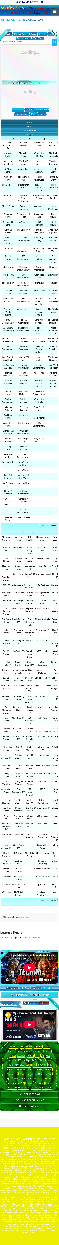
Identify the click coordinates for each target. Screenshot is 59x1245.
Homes (26, 1051)
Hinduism (53, 267)
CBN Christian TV (29, 721)
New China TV (42, 630)
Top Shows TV (42, 884)
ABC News (6, 892)
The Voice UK (23, 222)
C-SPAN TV (6, 600)
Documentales (23, 38)
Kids (48, 1055)
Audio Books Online (2, 1067)
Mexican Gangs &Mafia (39, 349)
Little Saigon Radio (42, 1069)
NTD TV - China (42, 696)
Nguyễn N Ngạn (15, 1078)
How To (28, 109)
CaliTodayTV (14, 1060)
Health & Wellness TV (6, 826)
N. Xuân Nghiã (45, 1078)
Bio (42, 1055)
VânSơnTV (12, 1073)
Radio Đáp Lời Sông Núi (19, 1069)
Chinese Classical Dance (8, 501)
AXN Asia (42, 718)
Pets (33, 114)
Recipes (21, 1055)
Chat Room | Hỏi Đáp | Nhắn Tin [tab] (31, 994)
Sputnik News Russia (29, 654)
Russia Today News (29, 550)
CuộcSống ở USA (15, 1083)
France (48, 1083)
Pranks (42, 114)
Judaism (53, 282)
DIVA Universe (23, 517)
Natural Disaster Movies (39, 383)
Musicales (54, 33)
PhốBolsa (42, 1064)
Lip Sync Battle (23, 169)
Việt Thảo (24, 1073)
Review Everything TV (8, 145)
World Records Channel (6, 611)
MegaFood (23, 415)
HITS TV (42, 789)
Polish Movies (8, 267)
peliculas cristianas (20, 917)
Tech (39, 1051)
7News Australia (42, 619)
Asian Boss (42, 823)
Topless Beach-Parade (53, 383)
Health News (18, 592)
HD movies (39, 282)
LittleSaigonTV (28, 1064)
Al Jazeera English (42, 566)
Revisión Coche (21, 34)
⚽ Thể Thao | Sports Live (36, 1003)
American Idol (8, 462)
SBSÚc (48, 1060)
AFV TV (6, 585)
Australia (39, 1083)
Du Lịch (47, 988)
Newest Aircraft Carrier (38, 187)
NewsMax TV (18, 718)
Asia (22, 1046)
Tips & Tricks (41, 109)
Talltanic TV (18, 834)
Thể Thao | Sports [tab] (32, 1105)
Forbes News (18, 685)
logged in (17, 937)
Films (18, 1051)
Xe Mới (36, 988)
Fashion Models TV (29, 739)
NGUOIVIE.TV (48, 1152)
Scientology (53, 275)
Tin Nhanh (12, 988)
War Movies (38, 372)
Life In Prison (8, 282)
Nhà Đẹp (25, 988)
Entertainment (18, 585)
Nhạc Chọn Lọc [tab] (32, 1093)
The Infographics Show (53, 259)
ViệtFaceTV (12, 1064)
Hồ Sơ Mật (23, 1087)
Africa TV (13, 1046)
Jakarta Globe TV (42, 707)
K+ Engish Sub (42, 755)
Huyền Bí (12, 1087)
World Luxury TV (29, 688)
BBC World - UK (29, 540)
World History (23, 309)
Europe (46, 1046)
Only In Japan (39, 290)
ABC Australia (42, 585)
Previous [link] (45, 525)
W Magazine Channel (6, 710)
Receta (42, 34)
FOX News (6, 884)
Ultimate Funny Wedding (39, 301)
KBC (50, 1064)
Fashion (47, 1051)
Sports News (18, 574)
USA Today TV (18, 651)
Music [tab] (30, 122)
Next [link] (53, 525)
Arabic (28, 1046)
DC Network (18, 853)
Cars (33, 1051)
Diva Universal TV (42, 808)
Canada (29, 1083)
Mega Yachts (23, 470)
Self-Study (18, 109)
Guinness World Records (8, 312)
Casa (33, 34)
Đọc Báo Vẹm (45, 1073)
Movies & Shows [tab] (29, 130)
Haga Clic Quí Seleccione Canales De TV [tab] (31, 82)
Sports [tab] (29, 126)
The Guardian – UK (29, 622)
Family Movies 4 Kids (8, 240)
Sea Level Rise (23, 483)
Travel (12, 1055)
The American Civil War (38, 330)
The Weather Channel (6, 577)
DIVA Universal (42, 736)
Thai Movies (8, 248)
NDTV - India (42, 651)
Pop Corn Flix (8, 184)
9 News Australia (42, 608)
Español (38, 1046)
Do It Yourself (22, 114)
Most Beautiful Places (53, 330)
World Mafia (8, 275)
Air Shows (38, 206)
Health (30, 1055)
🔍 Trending (54, 1002)
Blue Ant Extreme (42, 773)
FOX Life (8, 195)
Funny (11, 1051)
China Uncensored (42, 574)
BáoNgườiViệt (29, 1060)
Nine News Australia (29, 699)
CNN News (6, 876)
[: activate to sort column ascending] (8, 139)
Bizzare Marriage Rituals (39, 312)
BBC (41, 1060)
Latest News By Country (56, 1075)
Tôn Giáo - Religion (8, 1004)
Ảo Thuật (47, 1087)
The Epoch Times (42, 640)
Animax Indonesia (42, 765)
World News (18, 547)
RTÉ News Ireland (29, 792)
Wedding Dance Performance (23, 198)
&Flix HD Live (8, 206)
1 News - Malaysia (42, 685)
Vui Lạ (34, 1073)
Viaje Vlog (37, 38)
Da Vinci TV (42, 781)
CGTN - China (42, 558)
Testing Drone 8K (42, 876)
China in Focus (42, 853)
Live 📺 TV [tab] (29, 134)
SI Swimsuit (42, 816)
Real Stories (23, 423)
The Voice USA (23, 229)
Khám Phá (36, 1087)
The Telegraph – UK (29, 633)
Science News (18, 608)
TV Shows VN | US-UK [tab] (32, 1099)
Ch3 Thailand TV (42, 678)
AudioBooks (30, 1078)
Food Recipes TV (29, 710)
